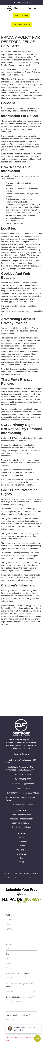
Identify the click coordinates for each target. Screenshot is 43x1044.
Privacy (11, 878)
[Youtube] (16, 869)
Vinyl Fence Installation (21, 815)
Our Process (22, 842)
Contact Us (21, 854)
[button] (21, 15)
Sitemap (32, 878)
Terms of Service (21, 878)
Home (21, 838)
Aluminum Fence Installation (21, 819)
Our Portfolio (21, 850)
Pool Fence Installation (21, 827)
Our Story (21, 846)
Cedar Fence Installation (22, 823)
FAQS (21, 862)
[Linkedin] (33, 869)
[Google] (21, 869)
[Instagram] (27, 869)
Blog (21, 858)
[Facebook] (10, 869)
